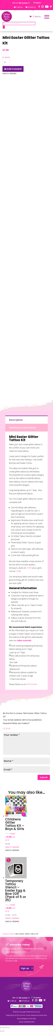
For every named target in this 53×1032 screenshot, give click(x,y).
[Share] (6, 1027)
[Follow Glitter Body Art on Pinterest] (51, 6)
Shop (11, 934)
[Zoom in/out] (1, 1027)
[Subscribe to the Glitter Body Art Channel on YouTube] (46, 6)
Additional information (22, 427)
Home (5, 934)
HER (18, 571)
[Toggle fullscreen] (3, 1027)
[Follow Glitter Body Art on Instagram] (42, 6)
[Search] (4, 27)
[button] (12, 847)
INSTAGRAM (31, 684)
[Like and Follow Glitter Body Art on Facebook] (39, 6)
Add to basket (14, 69)
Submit (44, 777)
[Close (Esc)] (8, 1027)
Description (16, 419)
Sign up (25, 968)
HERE (29, 568)
